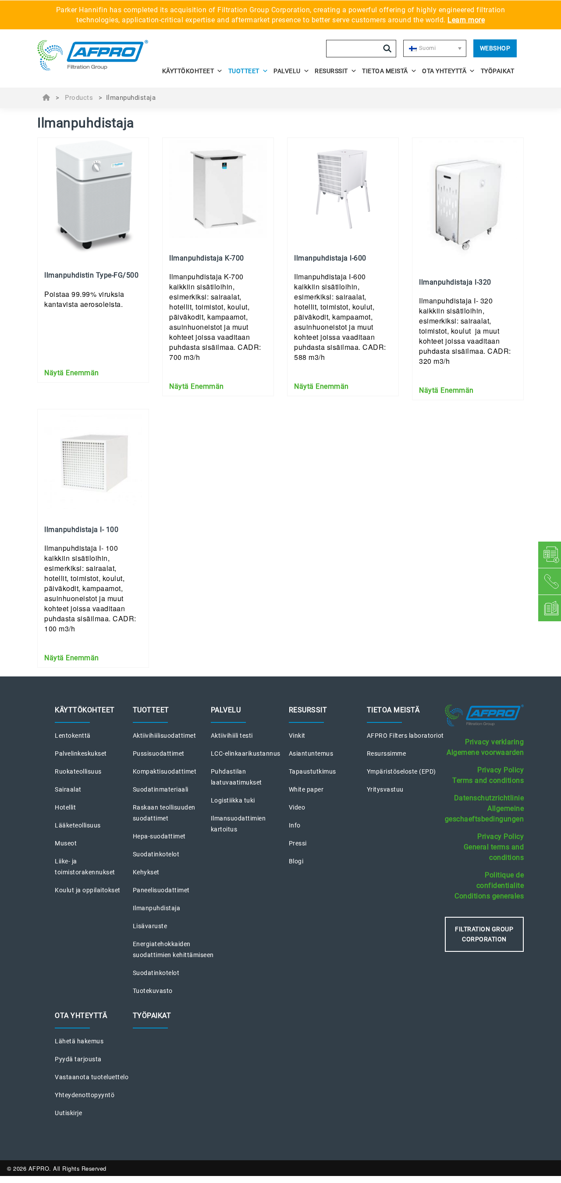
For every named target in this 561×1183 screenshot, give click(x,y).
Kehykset (146, 872)
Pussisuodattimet (159, 753)
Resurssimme (386, 753)
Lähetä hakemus (79, 1041)
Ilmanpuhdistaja (157, 908)
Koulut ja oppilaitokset (88, 890)
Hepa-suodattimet (159, 836)
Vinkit (297, 735)
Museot (66, 843)
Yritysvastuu (385, 789)
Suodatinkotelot (156, 854)
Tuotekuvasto (153, 990)
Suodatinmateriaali (160, 789)
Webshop (495, 48)
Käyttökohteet (188, 70)
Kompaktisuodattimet (165, 771)
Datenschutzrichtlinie (489, 798)
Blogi (296, 861)
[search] (387, 48)
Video (297, 807)
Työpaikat (498, 70)
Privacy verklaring (494, 742)
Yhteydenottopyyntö (84, 1094)
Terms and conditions (488, 780)
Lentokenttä (73, 735)
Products (79, 98)
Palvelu (287, 70)
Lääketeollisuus (78, 825)
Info (295, 825)
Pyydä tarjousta (78, 1059)
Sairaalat (68, 789)
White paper (306, 789)
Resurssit (331, 70)
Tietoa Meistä (385, 70)
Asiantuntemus (311, 753)
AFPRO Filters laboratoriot (405, 735)
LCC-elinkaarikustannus (245, 753)
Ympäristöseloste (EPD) (401, 771)
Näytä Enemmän (71, 373)
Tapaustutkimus (312, 771)
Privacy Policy (500, 770)
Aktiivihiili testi (232, 735)
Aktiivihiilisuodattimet (164, 735)
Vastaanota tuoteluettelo (91, 1077)
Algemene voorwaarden (485, 752)
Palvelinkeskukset (81, 753)
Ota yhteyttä (444, 70)
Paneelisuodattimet (161, 890)
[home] (97, 55)
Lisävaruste (150, 926)
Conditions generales (489, 896)
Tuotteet (243, 70)
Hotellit (65, 807)
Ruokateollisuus (78, 771)
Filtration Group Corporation (484, 934)
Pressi (298, 843)
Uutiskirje (68, 1112)
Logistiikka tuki (233, 800)
